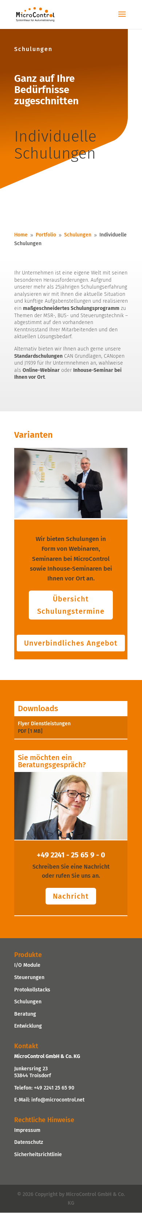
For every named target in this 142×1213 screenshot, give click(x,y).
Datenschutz (28, 1142)
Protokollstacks (32, 990)
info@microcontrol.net (57, 1100)
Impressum (27, 1130)
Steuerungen (29, 977)
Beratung (25, 1014)
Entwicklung (28, 1026)
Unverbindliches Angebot (71, 643)
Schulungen (28, 1002)
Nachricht (71, 896)
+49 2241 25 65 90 (54, 1088)
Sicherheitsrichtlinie (38, 1154)
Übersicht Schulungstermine (70, 605)
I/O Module (27, 965)
